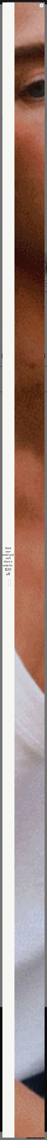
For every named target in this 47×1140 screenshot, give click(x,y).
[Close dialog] (41, 5)
